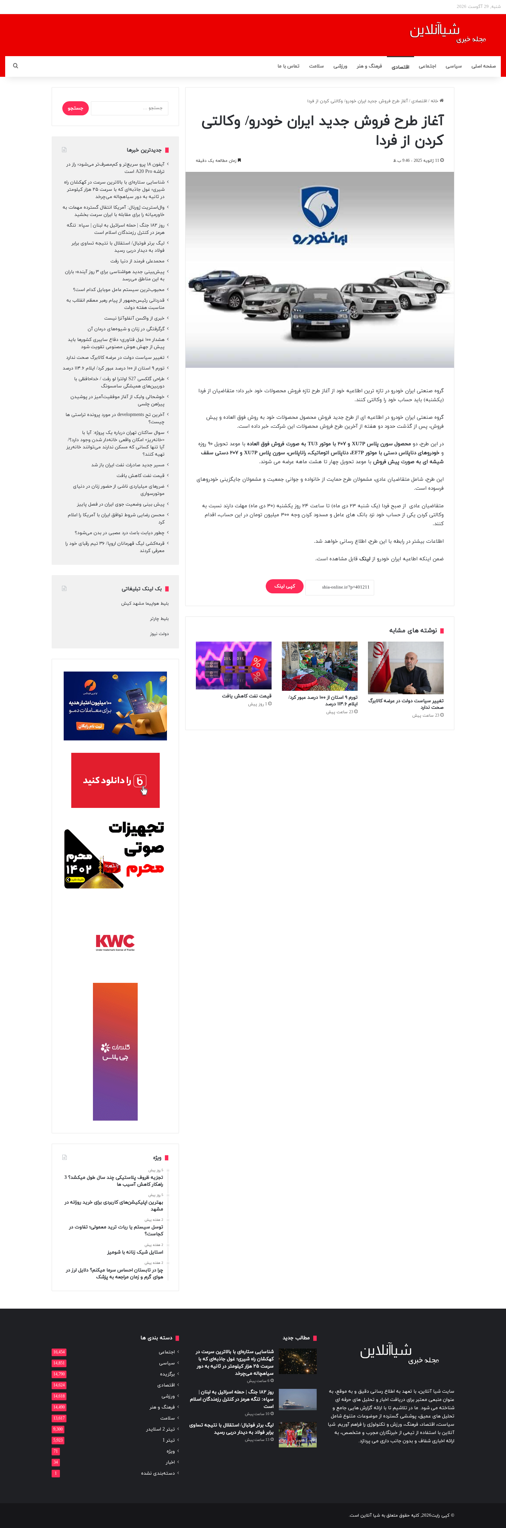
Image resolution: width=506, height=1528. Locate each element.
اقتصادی (400, 67)
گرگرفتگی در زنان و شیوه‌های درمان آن (126, 329)
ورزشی (340, 66)
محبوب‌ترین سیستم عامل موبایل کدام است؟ (119, 290)
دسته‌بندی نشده (158, 1473)
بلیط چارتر (159, 619)
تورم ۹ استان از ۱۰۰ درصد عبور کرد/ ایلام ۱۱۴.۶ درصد (114, 368)
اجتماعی (427, 66)
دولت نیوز (159, 634)
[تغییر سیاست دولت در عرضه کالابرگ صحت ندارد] (406, 668)
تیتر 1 (168, 1440)
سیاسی (454, 66)
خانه (435, 101)
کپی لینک (284, 586)
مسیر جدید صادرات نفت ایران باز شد (128, 465)
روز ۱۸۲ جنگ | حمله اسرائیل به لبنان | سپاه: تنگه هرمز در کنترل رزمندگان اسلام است (232, 1399)
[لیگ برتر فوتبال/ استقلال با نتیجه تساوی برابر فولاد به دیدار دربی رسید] (298, 1434)
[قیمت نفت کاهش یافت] (234, 665)
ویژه (171, 1451)
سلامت (316, 66)
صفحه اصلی (484, 66)
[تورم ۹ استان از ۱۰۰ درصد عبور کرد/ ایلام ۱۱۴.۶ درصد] (320, 666)
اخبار (170, 1462)
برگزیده (167, 1374)
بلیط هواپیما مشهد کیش (145, 604)
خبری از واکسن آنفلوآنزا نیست (134, 318)
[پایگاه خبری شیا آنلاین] (439, 35)
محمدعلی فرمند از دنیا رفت (137, 261)
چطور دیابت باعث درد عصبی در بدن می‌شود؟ (120, 533)
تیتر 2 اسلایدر (160, 1429)
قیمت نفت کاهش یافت (247, 696)
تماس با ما (288, 66)
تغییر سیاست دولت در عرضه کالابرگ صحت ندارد (115, 357)
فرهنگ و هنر (369, 66)
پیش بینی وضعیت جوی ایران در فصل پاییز (121, 504)
